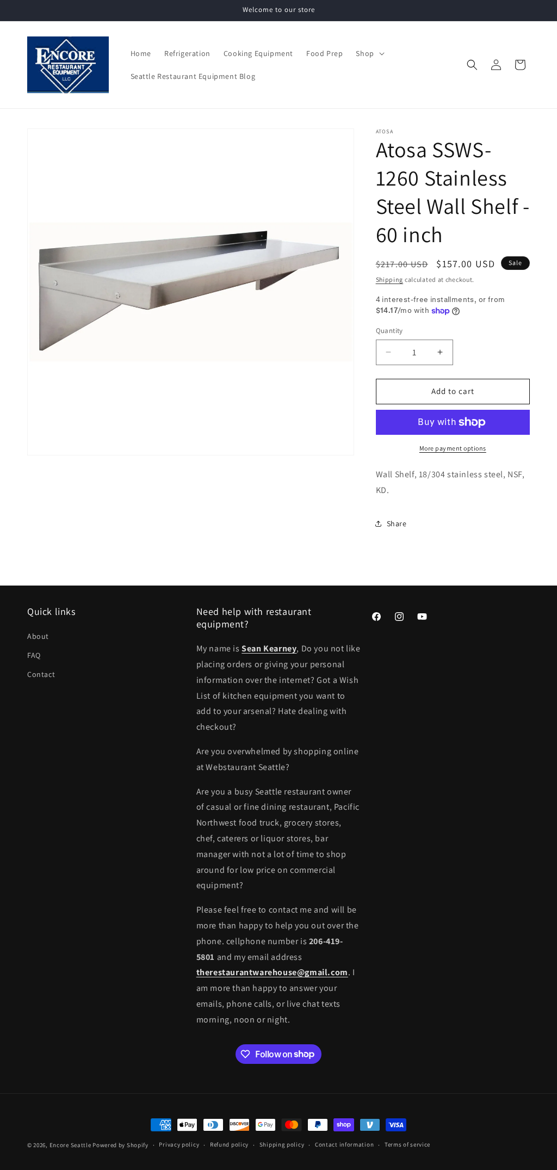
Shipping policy (282, 1144)
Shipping (390, 279)
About (38, 636)
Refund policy (229, 1144)
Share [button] (397, 523)
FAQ (34, 655)
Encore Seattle (70, 1145)
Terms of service (407, 1144)
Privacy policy (179, 1144)
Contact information (344, 1144)
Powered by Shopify (120, 1145)
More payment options (452, 448)
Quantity (389, 330)
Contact (41, 674)
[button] (368, 53)
